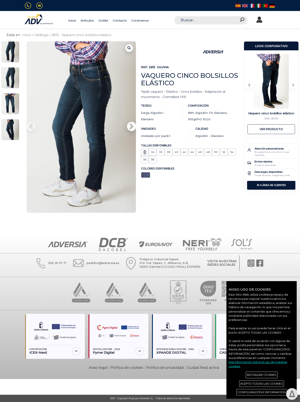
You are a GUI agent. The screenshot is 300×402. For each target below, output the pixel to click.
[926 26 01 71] (30, 6)
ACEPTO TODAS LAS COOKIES (261, 383)
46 (200, 152)
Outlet (103, 20)
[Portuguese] (265, 5)
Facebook (259, 263)
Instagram (251, 263)
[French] (251, 5)
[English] (244, 5)
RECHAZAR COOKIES (262, 375)
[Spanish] (237, 5)
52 (223, 152)
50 (216, 152)
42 (184, 152)
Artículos (87, 20)
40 (176, 152)
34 (152, 152)
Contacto (120, 20)
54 (231, 152)
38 (168, 152)
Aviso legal (98, 368)
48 (208, 152)
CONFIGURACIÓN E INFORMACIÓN (262, 392)
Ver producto (271, 129)
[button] (131, 126)
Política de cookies (126, 368)
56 (144, 159)
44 (192, 152)
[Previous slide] (249, 85)
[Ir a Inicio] (39, 19)
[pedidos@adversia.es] (41, 6)
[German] (271, 5)
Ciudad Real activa (203, 368)
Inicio (72, 20)
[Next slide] (293, 85)
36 (160, 152)
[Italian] (258, 5)
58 (152, 159)
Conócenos (140, 20)
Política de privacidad (165, 368)
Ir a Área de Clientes (271, 185)
